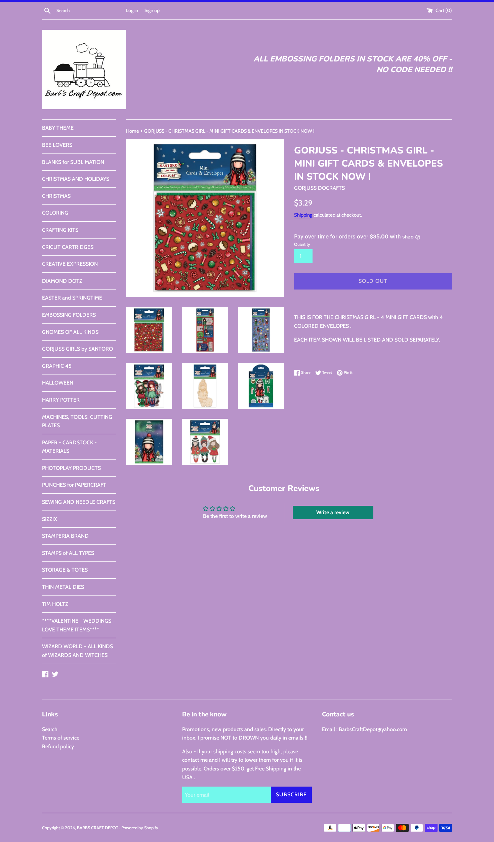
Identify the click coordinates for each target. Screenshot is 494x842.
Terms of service (60, 738)
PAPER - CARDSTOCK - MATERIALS (69, 446)
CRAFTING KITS (60, 230)
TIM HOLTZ (55, 604)
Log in (132, 10)
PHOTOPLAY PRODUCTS (71, 468)
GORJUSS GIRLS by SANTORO (77, 349)
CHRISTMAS (56, 196)
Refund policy (58, 746)
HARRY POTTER (61, 400)
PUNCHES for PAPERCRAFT (74, 485)
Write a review (332, 512)
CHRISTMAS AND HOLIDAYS (75, 179)
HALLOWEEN (57, 383)
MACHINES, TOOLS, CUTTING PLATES (77, 421)
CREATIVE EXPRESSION (70, 264)
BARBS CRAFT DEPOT (98, 827)
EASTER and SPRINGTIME (72, 298)
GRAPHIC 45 (57, 366)
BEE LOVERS (57, 145)
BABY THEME (58, 128)
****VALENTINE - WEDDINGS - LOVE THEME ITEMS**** (78, 625)
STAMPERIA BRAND (65, 536)
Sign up (152, 10)
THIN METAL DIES (63, 587)
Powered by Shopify (139, 827)
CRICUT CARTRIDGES (67, 247)
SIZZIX (49, 519)
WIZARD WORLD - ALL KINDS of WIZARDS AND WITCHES (77, 650)
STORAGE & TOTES (65, 570)
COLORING (55, 213)
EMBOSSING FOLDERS (69, 315)
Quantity (302, 244)
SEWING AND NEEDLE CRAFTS (78, 502)
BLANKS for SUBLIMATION (73, 162)
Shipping (303, 215)
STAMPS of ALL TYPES (68, 553)
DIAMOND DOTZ (62, 281)
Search (49, 729)
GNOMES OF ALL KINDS (70, 332)
